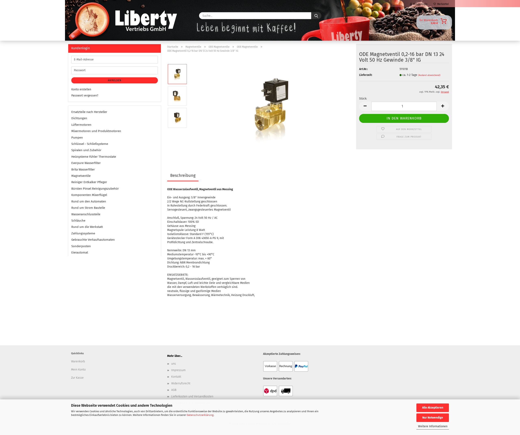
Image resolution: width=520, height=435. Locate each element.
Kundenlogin (419, 4)
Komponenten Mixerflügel (89, 195)
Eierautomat (79, 252)
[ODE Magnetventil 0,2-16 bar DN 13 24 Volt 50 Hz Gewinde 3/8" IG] (271, 106)
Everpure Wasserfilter (86, 163)
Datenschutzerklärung (200, 414)
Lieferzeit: (365, 75)
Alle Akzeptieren (432, 407)
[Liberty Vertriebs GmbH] (80, 15)
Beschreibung (182, 175)
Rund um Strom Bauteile (88, 208)
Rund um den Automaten (88, 201)
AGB (173, 390)
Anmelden (114, 80)
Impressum (178, 370)
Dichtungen (79, 118)
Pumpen (77, 137)
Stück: (363, 98)
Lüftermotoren (81, 125)
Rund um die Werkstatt (87, 227)
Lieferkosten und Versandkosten (192, 396)
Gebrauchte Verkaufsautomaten (93, 240)
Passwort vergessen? (84, 95)
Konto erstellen (81, 89)
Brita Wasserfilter (83, 169)
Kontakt (176, 376)
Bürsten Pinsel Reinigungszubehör (95, 188)
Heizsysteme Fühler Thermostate (93, 156)
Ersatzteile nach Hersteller (89, 112)
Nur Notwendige (432, 417)
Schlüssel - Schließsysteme (89, 144)
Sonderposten (81, 246)
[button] (365, 106)
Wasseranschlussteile (85, 214)
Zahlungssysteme (83, 233)
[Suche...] (316, 15)
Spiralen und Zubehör (86, 150)
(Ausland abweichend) (429, 75)
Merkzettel (442, 4)
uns (173, 363)
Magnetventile (81, 176)
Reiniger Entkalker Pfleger (89, 182)
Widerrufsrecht (180, 383)
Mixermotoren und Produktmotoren (96, 131)
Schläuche (78, 220)
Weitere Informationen (432, 426)
